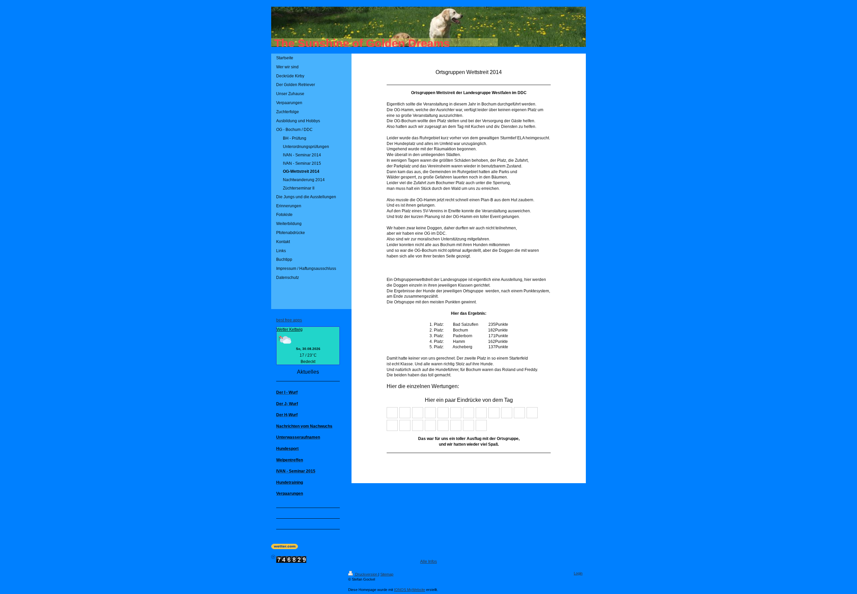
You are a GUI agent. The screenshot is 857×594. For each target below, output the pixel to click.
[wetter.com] (428, 546)
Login (578, 573)
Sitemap (386, 574)
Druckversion (366, 574)
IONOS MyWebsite (409, 590)
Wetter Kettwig (290, 329)
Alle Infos (428, 561)
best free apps (289, 320)
